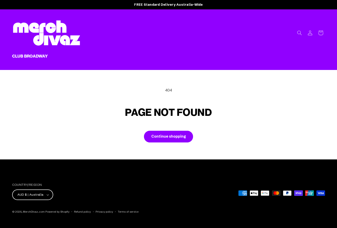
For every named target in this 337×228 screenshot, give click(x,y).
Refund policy (82, 211)
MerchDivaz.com (34, 211)
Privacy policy (104, 211)
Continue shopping (168, 136)
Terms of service (128, 211)
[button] (299, 33)
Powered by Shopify (57, 211)
